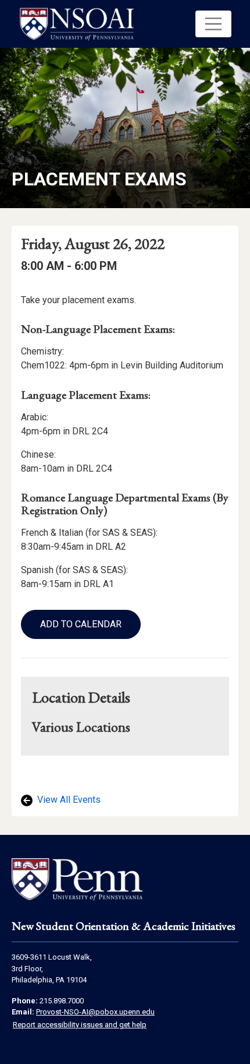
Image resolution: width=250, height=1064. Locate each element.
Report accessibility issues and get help (80, 1024)
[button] (213, 23)
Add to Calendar (81, 624)
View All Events (68, 799)
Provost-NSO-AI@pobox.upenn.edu (95, 1011)
